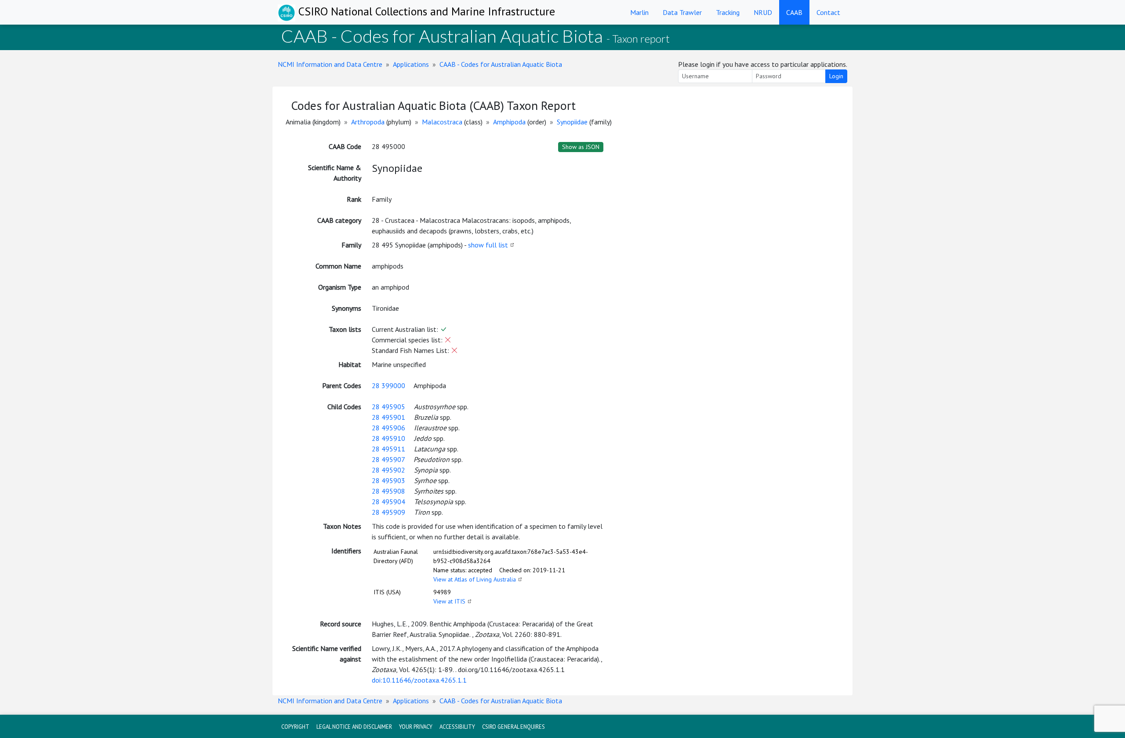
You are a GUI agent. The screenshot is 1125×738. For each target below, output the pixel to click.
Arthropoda (368, 121)
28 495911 (388, 448)
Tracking (728, 12)
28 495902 (388, 469)
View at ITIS (449, 601)
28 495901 (388, 417)
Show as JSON (580, 147)
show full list (488, 244)
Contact (828, 12)
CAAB (794, 12)
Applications (411, 64)
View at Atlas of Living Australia (474, 579)
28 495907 (388, 459)
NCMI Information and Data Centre (330, 64)
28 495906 (388, 427)
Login (836, 76)
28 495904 (388, 501)
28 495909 (388, 512)
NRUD (763, 12)
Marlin (639, 12)
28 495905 (388, 406)
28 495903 (388, 480)
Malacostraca (442, 121)
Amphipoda (509, 121)
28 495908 (388, 491)
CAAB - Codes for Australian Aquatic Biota (500, 64)
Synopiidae (572, 121)
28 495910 (388, 438)
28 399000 (388, 385)
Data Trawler (682, 12)
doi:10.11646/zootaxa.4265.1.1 (419, 680)
